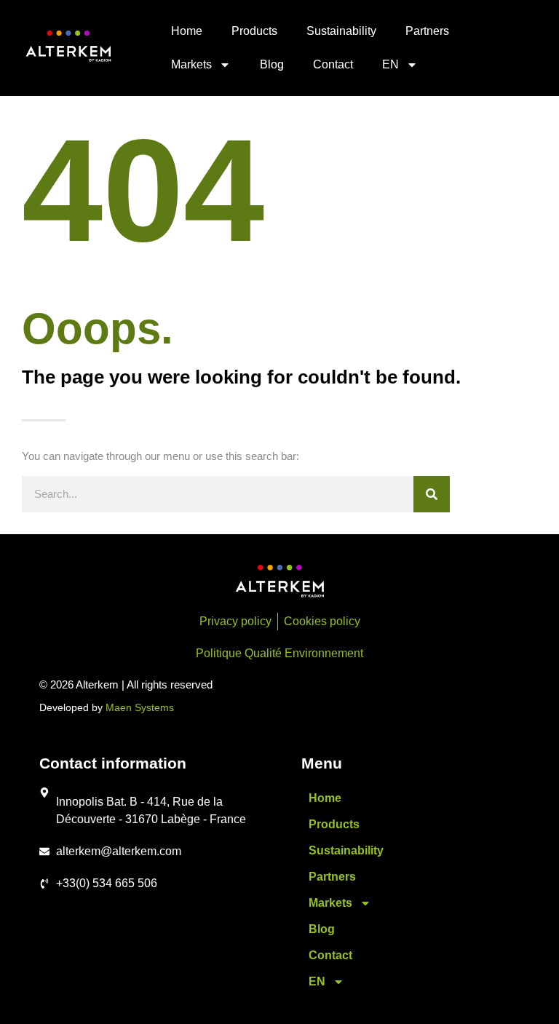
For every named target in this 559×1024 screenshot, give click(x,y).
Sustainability (341, 31)
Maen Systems (140, 707)
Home (186, 31)
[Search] (431, 494)
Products (254, 31)
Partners (427, 31)
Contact (333, 64)
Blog (272, 64)
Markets (191, 64)
